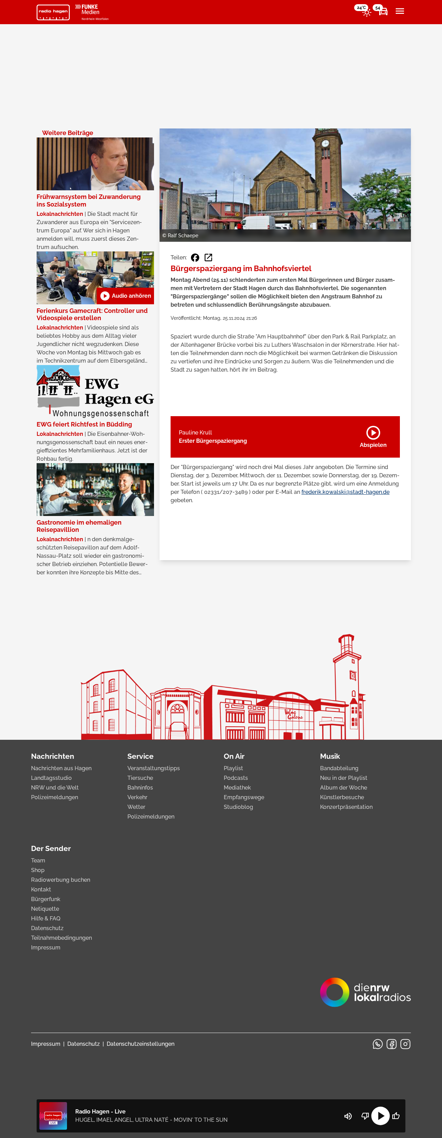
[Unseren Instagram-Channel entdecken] (405, 1044)
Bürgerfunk (45, 899)
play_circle (380, 1116)
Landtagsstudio (51, 778)
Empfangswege (244, 797)
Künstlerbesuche (342, 797)
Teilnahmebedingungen (61, 938)
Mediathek (237, 787)
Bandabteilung (339, 768)
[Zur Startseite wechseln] (53, 12)
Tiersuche (140, 778)
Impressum (45, 947)
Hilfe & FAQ (45, 918)
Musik (330, 756)
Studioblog (238, 807)
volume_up (348, 1116)
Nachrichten (52, 756)
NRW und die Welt (55, 787)
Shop (38, 870)
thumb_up (396, 1116)
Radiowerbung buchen (60, 880)
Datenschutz (47, 928)
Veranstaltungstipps (153, 768)
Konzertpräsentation (346, 807)
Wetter (136, 807)
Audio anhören (125, 296)
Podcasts (236, 778)
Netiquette (45, 909)
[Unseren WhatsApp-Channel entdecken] (377, 1044)
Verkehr (137, 797)
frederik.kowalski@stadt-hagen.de (345, 492)
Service (140, 756)
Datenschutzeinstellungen (140, 1044)
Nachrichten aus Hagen (61, 768)
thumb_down (365, 1116)
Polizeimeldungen (54, 797)
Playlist (233, 768)
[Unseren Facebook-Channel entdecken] (391, 1044)
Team (38, 860)
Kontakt (41, 889)
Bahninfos (140, 787)
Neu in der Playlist (343, 778)
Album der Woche (343, 787)
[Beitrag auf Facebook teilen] (195, 258)
